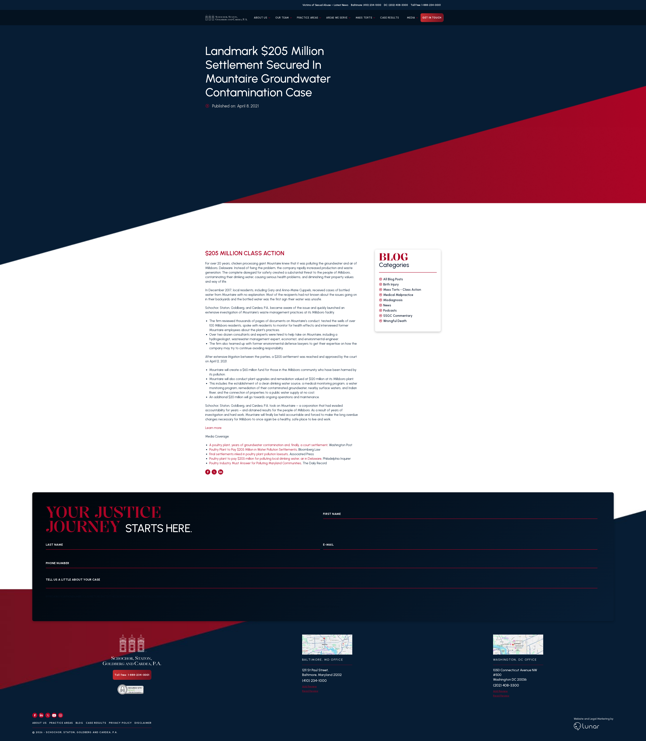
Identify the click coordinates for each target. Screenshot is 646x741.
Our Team (282, 17)
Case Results (389, 17)
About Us (260, 17)
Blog (79, 722)
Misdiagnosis (393, 300)
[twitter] (214, 471)
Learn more (213, 428)
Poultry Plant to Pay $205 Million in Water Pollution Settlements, (253, 449)
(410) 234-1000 (314, 680)
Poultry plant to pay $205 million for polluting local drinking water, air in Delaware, (265, 459)
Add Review (309, 686)
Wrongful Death (395, 321)
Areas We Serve (337, 17)
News (387, 305)
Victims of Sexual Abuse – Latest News (325, 5)
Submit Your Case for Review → (323, 606)
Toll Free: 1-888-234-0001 (426, 5)
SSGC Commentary (397, 316)
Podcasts (390, 310)
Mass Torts (364, 17)
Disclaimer (143, 722)
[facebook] (207, 471)
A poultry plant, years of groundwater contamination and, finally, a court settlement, (268, 445)
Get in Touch (431, 17)
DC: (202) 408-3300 (396, 5)
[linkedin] (220, 471)
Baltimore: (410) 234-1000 (366, 5)
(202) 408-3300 (506, 685)
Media (411, 17)
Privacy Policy (120, 722)
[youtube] (54, 715)
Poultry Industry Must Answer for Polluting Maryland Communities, (255, 463)
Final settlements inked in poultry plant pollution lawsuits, (249, 454)
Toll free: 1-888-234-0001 (132, 674)
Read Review (310, 691)
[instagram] (60, 715)
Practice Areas (307, 17)
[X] (47, 715)
